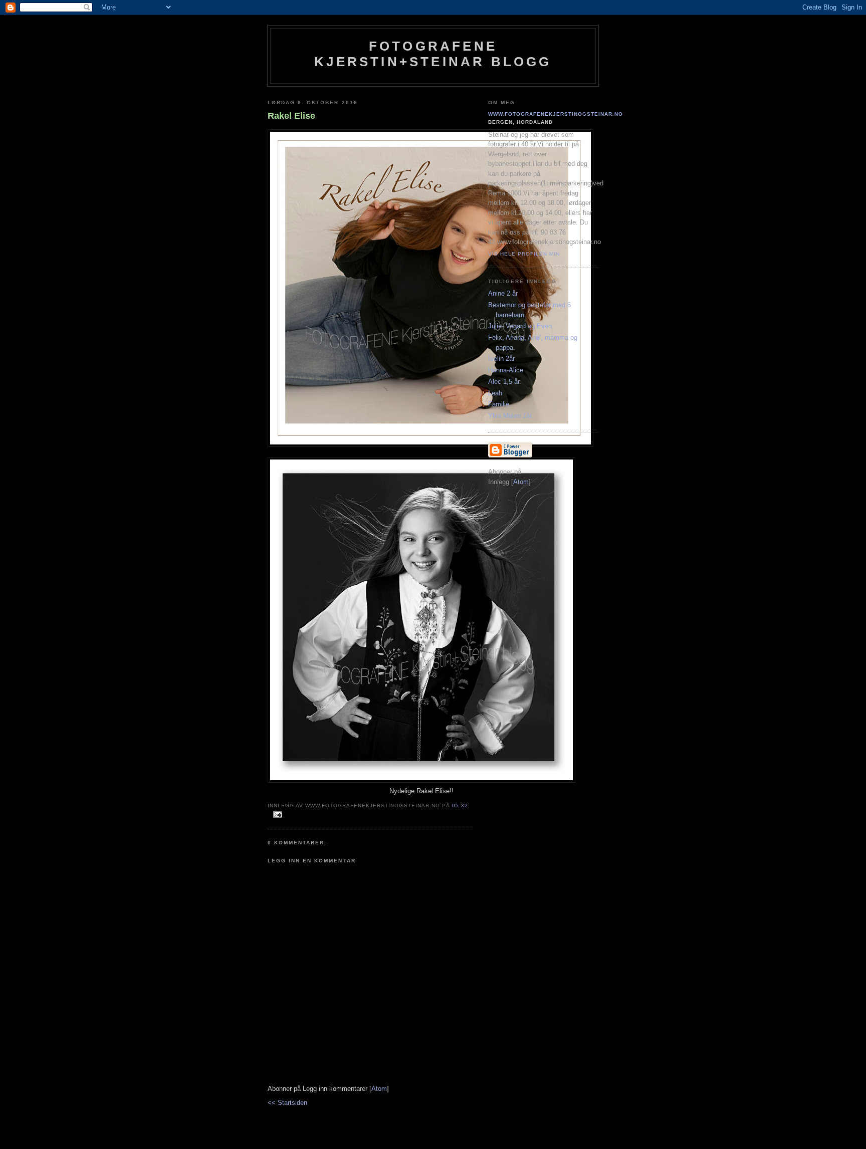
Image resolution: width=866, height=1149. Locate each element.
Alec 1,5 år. (504, 381)
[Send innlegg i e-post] (276, 815)
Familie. (499, 404)
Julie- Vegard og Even (520, 326)
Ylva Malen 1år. (510, 415)
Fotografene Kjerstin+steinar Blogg (432, 54)
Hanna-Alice (505, 370)
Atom (379, 1088)
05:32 (460, 805)
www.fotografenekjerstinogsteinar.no (555, 114)
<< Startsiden (287, 1102)
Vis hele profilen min (524, 254)
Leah (495, 393)
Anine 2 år (503, 293)
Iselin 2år (501, 358)
